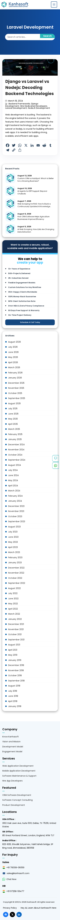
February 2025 (15, 434)
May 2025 (13, 418)
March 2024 (14, 490)
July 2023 (12, 531)
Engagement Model (12, 751)
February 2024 (15, 495)
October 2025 (15, 393)
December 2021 (16, 624)
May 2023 (13, 542)
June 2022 (13, 598)
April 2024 (13, 485)
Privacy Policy (10, 907)
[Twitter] (13, 145)
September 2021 (16, 639)
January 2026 (15, 377)
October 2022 (15, 578)
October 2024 (15, 454)
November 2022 (16, 572)
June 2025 (13, 413)
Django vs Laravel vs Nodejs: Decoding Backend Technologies (29, 87)
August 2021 (14, 644)
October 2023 (15, 516)
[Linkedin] (19, 914)
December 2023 (16, 506)
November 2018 (16, 670)
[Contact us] (55, 458)
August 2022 (14, 588)
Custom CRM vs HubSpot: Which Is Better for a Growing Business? (35, 179)
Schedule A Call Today (30, 322)
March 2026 (14, 367)
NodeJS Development (39, 108)
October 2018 (15, 675)
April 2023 (13, 547)
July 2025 (12, 408)
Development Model (12, 746)
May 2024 (13, 480)
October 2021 (15, 634)
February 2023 (15, 557)
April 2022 (13, 608)
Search (47, 36)
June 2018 (13, 696)
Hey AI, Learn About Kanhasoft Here (38, 907)
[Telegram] (7, 150)
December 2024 (16, 444)
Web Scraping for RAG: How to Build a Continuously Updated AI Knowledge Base (34, 206)
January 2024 (15, 500)
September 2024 (16, 459)
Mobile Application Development (18, 770)
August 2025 (14, 403)
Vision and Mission (11, 741)
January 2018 (14, 706)
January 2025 (15, 439)
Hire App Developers (12, 780)
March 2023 (14, 552)
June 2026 (13, 352)
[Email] (38, 145)
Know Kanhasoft (10, 736)
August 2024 (14, 465)
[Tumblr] (50, 145)
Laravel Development (16, 108)
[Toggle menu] (54, 4)
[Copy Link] (13, 150)
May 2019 (12, 654)
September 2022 (16, 583)
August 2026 (14, 341)
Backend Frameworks (19, 103)
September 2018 (16, 680)
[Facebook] (7, 145)
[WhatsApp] (19, 145)
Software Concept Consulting (17, 800)
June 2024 (13, 475)
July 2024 (13, 470)
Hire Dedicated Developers (33, 106)
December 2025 (16, 382)
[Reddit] (44, 145)
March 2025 (14, 429)
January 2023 (15, 562)
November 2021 (16, 629)
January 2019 (14, 660)
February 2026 (15, 372)
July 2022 (12, 593)
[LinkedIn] (32, 145)
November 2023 (16, 511)
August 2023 (14, 526)
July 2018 (12, 690)
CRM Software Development (16, 795)
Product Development (13, 805)
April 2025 (13, 424)
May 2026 (13, 357)
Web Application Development (17, 765)
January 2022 (15, 619)
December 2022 (16, 567)
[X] (26, 145)
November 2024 (16, 449)
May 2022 (13, 603)
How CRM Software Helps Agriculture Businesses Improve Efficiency (33, 217)
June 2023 (13, 536)
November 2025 (16, 388)
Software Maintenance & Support (19, 775)
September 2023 (16, 521)
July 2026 (13, 346)
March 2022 (14, 613)
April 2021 (12, 649)
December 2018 (16, 665)
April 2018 (12, 701)
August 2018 (14, 685)
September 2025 (16, 398)
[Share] (19, 150)
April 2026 (13, 362)
